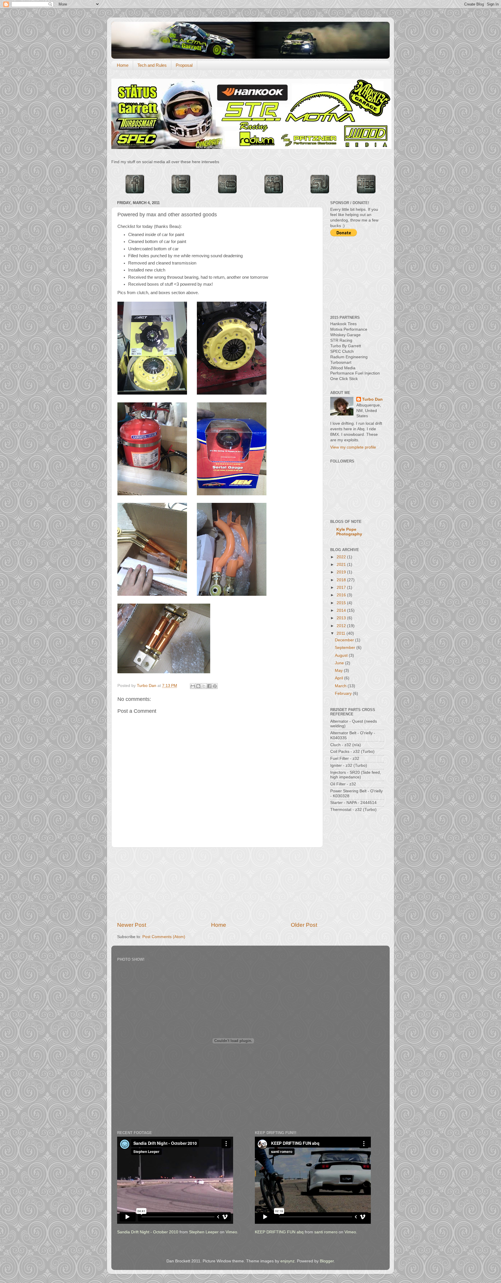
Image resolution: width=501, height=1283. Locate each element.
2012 (342, 626)
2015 (342, 603)
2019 (342, 572)
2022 (342, 557)
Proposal (184, 65)
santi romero (325, 1232)
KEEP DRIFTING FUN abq (279, 1232)
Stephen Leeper (204, 1232)
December (345, 640)
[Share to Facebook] (209, 686)
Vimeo (231, 1232)
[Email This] (193, 686)
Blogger (327, 1261)
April (339, 678)
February (344, 693)
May (339, 670)
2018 (342, 580)
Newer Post (131, 925)
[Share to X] (204, 686)
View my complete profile (353, 447)
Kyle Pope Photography (349, 531)
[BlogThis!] (198, 686)
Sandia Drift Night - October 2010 (147, 1232)
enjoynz (287, 1261)
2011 (341, 633)
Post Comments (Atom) (163, 937)
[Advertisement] (217, 884)
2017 (342, 587)
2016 (342, 595)
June (340, 663)
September (345, 647)
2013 (342, 618)
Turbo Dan (372, 399)
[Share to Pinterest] (215, 686)
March (341, 686)
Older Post (304, 925)
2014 (342, 610)
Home (122, 65)
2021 (342, 564)
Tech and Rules (152, 65)
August (342, 655)
